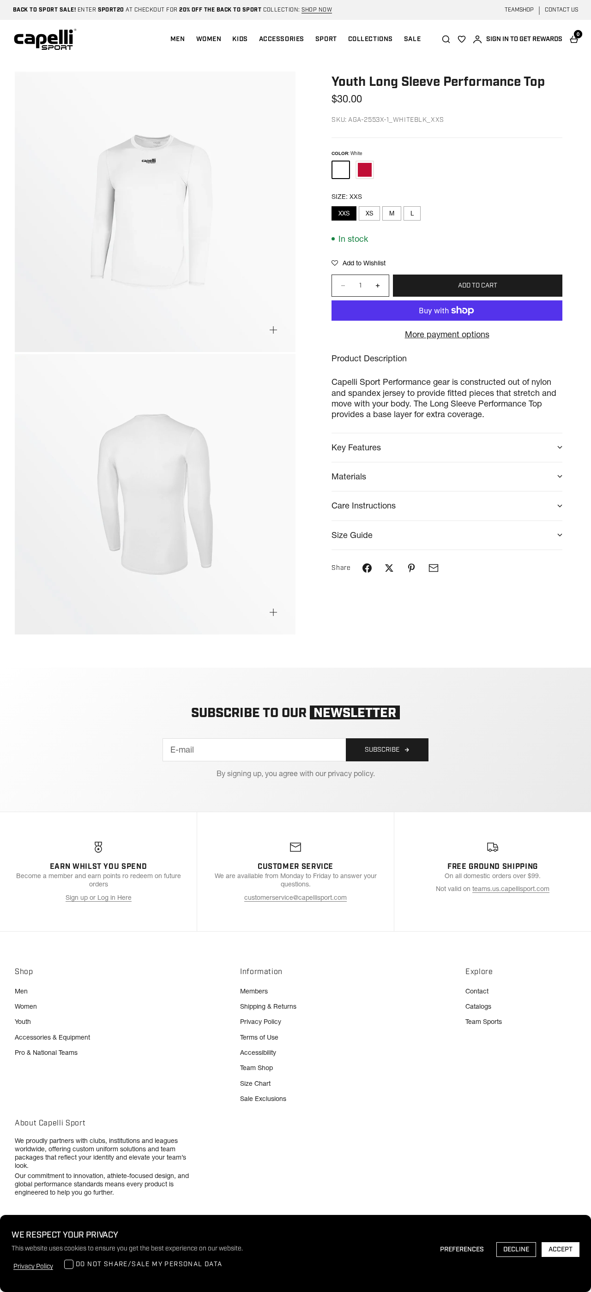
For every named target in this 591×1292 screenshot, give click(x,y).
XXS (344, 213)
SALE (412, 39)
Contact (476, 991)
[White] (341, 170)
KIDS (239, 39)
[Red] (365, 170)
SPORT (326, 39)
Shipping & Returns (268, 1006)
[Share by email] (433, 568)
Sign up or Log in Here (99, 897)
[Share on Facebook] (367, 568)
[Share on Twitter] (389, 568)
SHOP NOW (317, 9)
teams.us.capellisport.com (510, 889)
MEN (177, 39)
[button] (359, 263)
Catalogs (478, 1006)
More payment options (447, 334)
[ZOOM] (273, 330)
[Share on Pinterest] (411, 568)
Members (254, 991)
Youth (23, 1021)
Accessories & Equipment (52, 1037)
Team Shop (256, 1068)
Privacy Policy (260, 1021)
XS (369, 213)
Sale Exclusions (263, 1099)
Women (26, 1006)
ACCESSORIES (281, 39)
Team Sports (483, 1021)
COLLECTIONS (370, 39)
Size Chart (255, 1083)
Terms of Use (259, 1037)
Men (21, 991)
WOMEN (209, 39)
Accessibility (258, 1052)
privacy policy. (351, 773)
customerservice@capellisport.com (295, 897)
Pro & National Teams (46, 1052)
